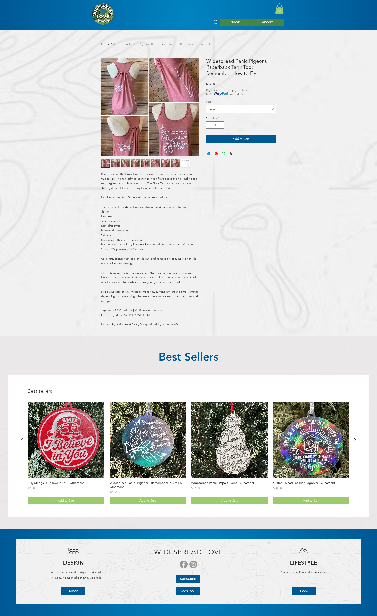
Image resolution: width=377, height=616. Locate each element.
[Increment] (221, 125)
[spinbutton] (215, 125)
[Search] (216, 22)
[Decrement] (209, 125)
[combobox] (241, 109)
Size (209, 101)
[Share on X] (231, 153)
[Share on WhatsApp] (223, 153)
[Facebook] (184, 564)
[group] (188, 453)
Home (105, 44)
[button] (279, 8)
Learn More (236, 94)
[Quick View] (66, 440)
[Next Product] (355, 439)
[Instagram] (193, 564)
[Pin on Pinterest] (216, 153)
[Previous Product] (22, 439)
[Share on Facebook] (208, 153)
